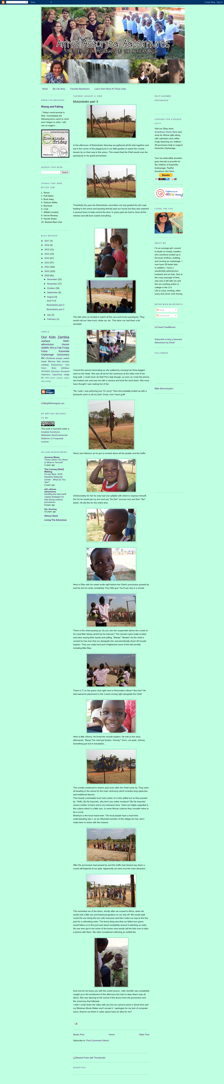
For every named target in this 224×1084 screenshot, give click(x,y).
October (51, 288)
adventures (47, 344)
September (52, 292)
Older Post (144, 1034)
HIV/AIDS (45, 371)
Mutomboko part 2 (55, 309)
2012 (47, 262)
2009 (47, 275)
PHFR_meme (50, 378)
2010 (47, 271)
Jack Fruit (51, 300)
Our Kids (48, 337)
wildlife (45, 347)
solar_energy (46, 381)
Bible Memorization (164, 388)
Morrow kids (54, 361)
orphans (45, 341)
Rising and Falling (52, 106)
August (50, 297)
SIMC (66, 341)
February (52, 319)
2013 (47, 258)
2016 (47, 245)
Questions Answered (60, 371)
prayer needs (62, 358)
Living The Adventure (55, 520)
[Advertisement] (167, 442)
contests (59, 378)
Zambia (63, 337)
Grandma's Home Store (166, 132)
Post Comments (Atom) (97, 1040)
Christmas (50, 358)
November (52, 283)
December (52, 279)
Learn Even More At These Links (110, 89)
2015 (47, 249)
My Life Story (59, 89)
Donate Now (169, 107)
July (49, 315)
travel (43, 361)
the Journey (50, 509)
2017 (47, 241)
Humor (65, 344)
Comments (163, 315)
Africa (53, 347)
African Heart (51, 516)
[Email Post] (75, 1023)
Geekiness (46, 374)
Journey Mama (52, 457)
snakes (66, 378)
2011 (47, 267)
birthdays (65, 368)
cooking (45, 365)
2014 (47, 254)
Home (45, 89)
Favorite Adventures (80, 89)
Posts (161, 310)
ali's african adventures (50, 490)
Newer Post (78, 1034)
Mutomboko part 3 (55, 305)
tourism (65, 361)
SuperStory (57, 374)
